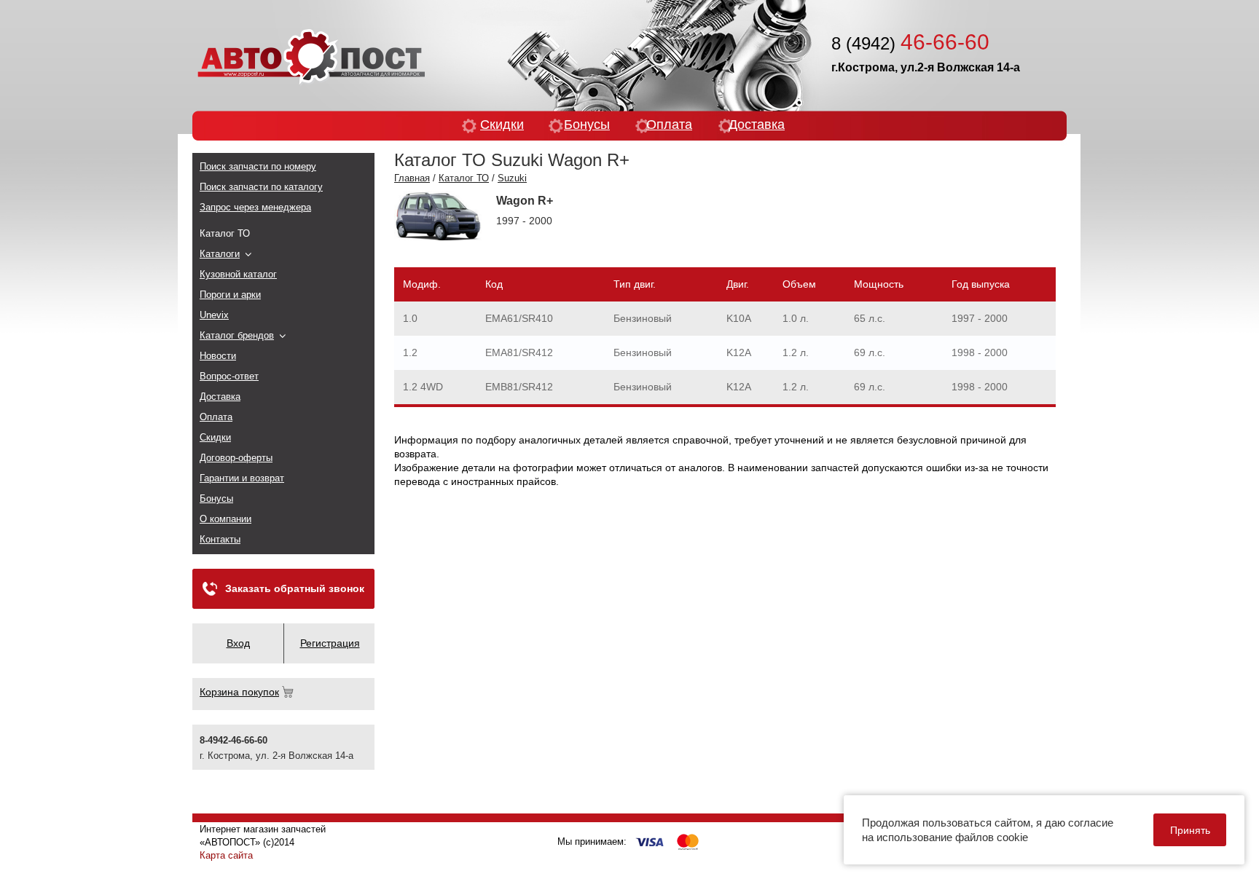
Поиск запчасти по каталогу (261, 186)
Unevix (214, 315)
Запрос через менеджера (255, 207)
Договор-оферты (236, 457)
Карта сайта (226, 855)
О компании (225, 518)
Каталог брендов (237, 335)
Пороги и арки (230, 294)
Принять (1190, 830)
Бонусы (587, 124)
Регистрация (330, 643)
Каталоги (220, 253)
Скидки (502, 124)
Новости (218, 355)
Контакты (220, 539)
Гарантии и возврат (242, 478)
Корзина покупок (239, 692)
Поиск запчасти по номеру (258, 166)
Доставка (757, 124)
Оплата (669, 124)
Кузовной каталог (238, 274)
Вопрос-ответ (229, 376)
